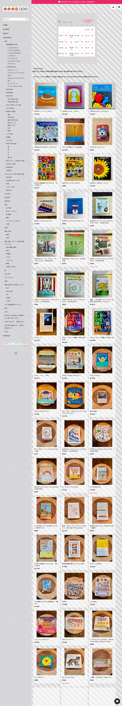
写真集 (8, 254)
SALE (6, 331)
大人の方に (9, 140)
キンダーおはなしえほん (15, 86)
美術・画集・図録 (11, 247)
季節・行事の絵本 (11, 143)
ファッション (9, 260)
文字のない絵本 (11, 164)
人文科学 (7, 194)
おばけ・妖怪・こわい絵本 (13, 105)
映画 (7, 263)
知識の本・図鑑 (10, 111)
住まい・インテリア (11, 211)
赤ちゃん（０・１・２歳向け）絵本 (15, 161)
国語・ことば (11, 125)
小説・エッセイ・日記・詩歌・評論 (14, 174)
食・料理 (8, 208)
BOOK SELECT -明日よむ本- (14, 322)
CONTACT (7, 336)
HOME (5, 25)
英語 (9, 130)
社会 (9, 128)
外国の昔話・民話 (13, 102)
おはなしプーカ (12, 70)
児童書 (8, 137)
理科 (9, 114)
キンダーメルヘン (13, 83)
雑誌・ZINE (8, 231)
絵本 (6, 41)
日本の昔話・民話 (13, 99)
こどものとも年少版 (14, 50)
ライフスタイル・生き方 (13, 221)
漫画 (6, 228)
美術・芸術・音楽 (13, 120)
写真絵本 (9, 170)
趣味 (7, 217)
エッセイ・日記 (10, 187)
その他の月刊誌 (11, 67)
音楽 (7, 250)
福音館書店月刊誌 (11, 44)
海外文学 (9, 190)
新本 (6, 308)
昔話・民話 (9, 96)
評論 (7, 184)
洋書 (6, 281)
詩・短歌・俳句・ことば (12, 180)
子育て (8, 224)
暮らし (6, 204)
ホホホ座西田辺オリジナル (13, 304)
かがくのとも (11, 64)
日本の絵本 (9, 89)
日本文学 (9, 177)
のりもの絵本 (10, 108)
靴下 (7, 288)
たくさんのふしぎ (13, 58)
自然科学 (7, 201)
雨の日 (10, 157)
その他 (8, 301)
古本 (6, 312)
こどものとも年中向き (14, 53)
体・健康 (8, 214)
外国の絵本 (9, 92)
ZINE (7, 238)
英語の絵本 (9, 167)
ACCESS (6, 29)
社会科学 (7, 197)
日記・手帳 (9, 291)
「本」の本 (7, 274)
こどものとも (11, 56)
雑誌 (7, 234)
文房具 (8, 298)
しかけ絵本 (9, 134)
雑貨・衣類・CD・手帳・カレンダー (15, 285)
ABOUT (5, 33)
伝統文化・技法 (10, 267)
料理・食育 (11, 117)
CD (7, 294)
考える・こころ (12, 122)
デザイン (8, 257)
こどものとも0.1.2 (13, 48)
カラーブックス (9, 277)
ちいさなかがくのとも (14, 61)
